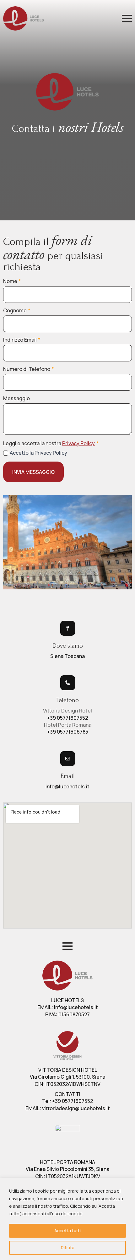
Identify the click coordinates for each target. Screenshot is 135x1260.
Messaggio (16, 398)
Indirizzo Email (21, 339)
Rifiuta (67, 1248)
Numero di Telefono (28, 369)
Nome (12, 281)
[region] (67, 1219)
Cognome (16, 310)
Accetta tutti (67, 1231)
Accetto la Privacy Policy (38, 452)
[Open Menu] (127, 19)
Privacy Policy (78, 443)
